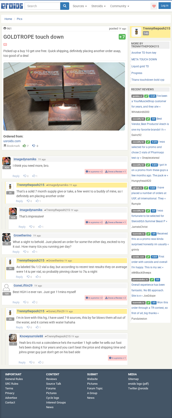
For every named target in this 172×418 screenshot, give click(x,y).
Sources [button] (79, 6)
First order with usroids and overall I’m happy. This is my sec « (149, 264)
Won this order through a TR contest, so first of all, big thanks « (149, 310)
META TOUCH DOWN (144, 59)
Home (8, 19)
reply (16, 176)
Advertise (11, 397)
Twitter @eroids (138, 388)
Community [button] (118, 6)
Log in (164, 5)
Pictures (51, 393)
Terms (9, 388)
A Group (92, 393)
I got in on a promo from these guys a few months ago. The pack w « (149, 173)
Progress (136, 73)
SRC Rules (11, 383)
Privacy (9, 393)
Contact (10, 402)
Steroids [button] (97, 6)
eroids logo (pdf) (138, 383)
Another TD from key (143, 52)
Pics (19, 19)
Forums (51, 388)
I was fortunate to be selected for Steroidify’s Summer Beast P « (149, 218)
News (50, 407)
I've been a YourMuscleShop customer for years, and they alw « (149, 104)
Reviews (51, 379)
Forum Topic (95, 388)
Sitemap (133, 379)
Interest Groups (56, 402)
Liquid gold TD (140, 66)
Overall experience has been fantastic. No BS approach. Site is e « (148, 288)
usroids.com (12, 141)
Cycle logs (52, 397)
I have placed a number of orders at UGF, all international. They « (148, 195)
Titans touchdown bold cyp (147, 79)
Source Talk (53, 383)
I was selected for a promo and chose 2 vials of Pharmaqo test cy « (148, 150)
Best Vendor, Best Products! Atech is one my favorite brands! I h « (150, 127)
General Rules (14, 379)
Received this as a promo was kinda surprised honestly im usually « (150, 241)
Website (92, 379)
